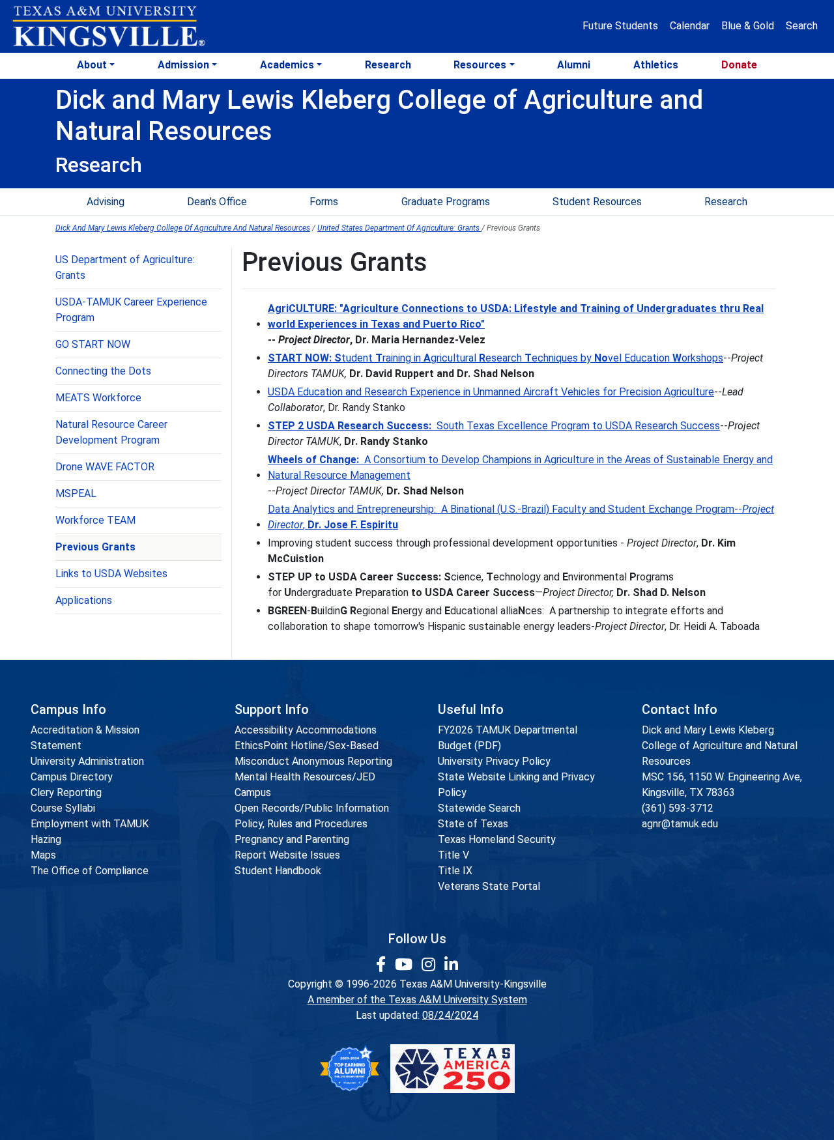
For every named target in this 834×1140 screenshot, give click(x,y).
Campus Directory (72, 777)
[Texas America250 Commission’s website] (452, 1068)
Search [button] (802, 26)
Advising (105, 201)
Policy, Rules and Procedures (301, 824)
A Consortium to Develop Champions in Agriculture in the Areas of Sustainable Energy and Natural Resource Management (520, 467)
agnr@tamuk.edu (680, 824)
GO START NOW (92, 344)
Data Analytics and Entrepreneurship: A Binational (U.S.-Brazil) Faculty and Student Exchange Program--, (521, 517)
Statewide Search (479, 808)
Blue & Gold (747, 26)
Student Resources (597, 201)
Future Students (620, 26)
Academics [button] (287, 65)
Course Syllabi (63, 808)
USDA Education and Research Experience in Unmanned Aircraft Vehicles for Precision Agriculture (491, 392)
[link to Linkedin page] (451, 965)
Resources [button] (479, 65)
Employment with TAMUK (90, 824)
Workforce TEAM (95, 520)
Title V (453, 855)
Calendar (690, 26)
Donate (739, 65)
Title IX (455, 870)
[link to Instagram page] (430, 965)
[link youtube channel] (405, 965)
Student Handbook (278, 870)
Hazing (46, 839)
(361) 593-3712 (677, 808)
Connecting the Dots (103, 371)
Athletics (655, 65)
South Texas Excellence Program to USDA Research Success (494, 426)
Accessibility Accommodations (306, 730)
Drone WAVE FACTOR (104, 467)
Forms (323, 201)
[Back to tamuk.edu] (108, 26)
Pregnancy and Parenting (292, 839)
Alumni (573, 65)
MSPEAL (75, 493)
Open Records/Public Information (312, 808)
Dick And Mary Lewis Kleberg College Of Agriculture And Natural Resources (182, 228)
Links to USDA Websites (111, 573)
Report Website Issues (287, 855)
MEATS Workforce (98, 398)
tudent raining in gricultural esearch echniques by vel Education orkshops (495, 358)
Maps (43, 855)
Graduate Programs (445, 201)
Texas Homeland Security (497, 839)
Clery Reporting (66, 792)
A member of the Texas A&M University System (417, 999)
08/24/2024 (450, 1015)
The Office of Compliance (90, 870)
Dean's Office (217, 201)
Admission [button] (183, 65)
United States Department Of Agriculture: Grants (399, 228)
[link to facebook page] (382, 965)
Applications (83, 600)
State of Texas (473, 824)
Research (388, 65)
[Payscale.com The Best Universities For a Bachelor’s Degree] (349, 1068)
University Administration (87, 761)
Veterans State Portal (489, 886)
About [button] (92, 65)
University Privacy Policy (494, 761)
